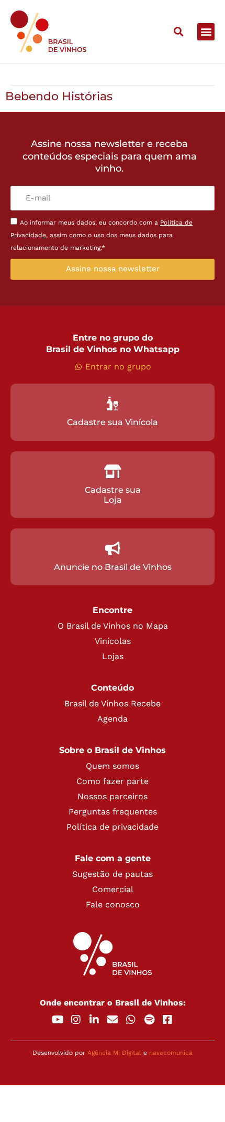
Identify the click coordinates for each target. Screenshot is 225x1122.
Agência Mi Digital (114, 1052)
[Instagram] (76, 1019)
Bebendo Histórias (59, 96)
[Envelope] (112, 1019)
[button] (178, 31)
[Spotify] (149, 1019)
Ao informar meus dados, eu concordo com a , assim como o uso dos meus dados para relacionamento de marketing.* (101, 235)
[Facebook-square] (167, 1019)
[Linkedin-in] (94, 1019)
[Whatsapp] (131, 1019)
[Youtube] (57, 1019)
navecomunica (171, 1052)
